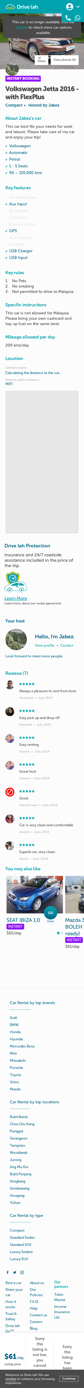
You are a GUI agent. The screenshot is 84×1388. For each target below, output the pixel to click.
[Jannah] (9, 818)
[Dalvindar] (9, 711)
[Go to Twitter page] (15, 1272)
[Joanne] (9, 738)
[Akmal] (9, 845)
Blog (33, 1328)
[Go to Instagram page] (22, 1272)
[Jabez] (16, 639)
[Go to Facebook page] (7, 1272)
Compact (32, 105)
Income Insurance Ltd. (62, 1311)
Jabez (53, 105)
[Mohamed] (9, 684)
